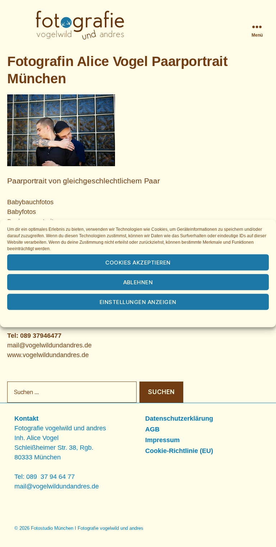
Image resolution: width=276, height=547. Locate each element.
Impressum (191, 317)
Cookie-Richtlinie (98, 317)
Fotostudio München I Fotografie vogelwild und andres (87, 528)
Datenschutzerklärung (147, 317)
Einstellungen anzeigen (138, 301)
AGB (152, 429)
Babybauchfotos (30, 202)
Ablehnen (138, 282)
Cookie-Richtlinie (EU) (179, 450)
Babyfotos (21, 211)
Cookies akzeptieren (138, 262)
